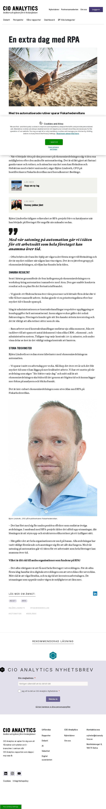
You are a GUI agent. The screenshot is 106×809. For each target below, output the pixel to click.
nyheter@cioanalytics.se (95, 737)
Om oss (83, 9)
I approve (54, 142)
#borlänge (31, 614)
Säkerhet (46, 751)
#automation (15, 614)
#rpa (24, 601)
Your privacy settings (10, 807)
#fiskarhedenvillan (40, 608)
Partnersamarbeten (69, 9)
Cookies (7, 781)
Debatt (6, 20)
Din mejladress (25, 678)
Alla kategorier (68, 20)
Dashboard (49, 20)
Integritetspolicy (20, 781)
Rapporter (46, 735)
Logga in (96, 9)
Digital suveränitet (47, 758)
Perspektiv (18, 20)
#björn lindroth (17, 608)
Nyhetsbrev (54, 9)
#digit (13, 601)
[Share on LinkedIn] (95, 593)
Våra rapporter (33, 20)
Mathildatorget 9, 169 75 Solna (94, 746)
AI (43, 746)
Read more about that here (67, 134)
